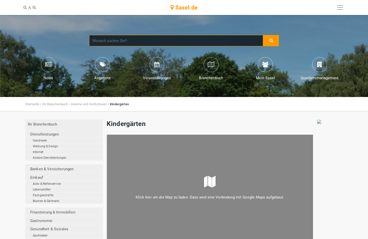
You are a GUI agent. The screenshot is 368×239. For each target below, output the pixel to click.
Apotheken (40, 235)
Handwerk (40, 140)
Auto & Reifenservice (47, 184)
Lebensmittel (42, 189)
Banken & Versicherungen (52, 169)
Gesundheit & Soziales (49, 229)
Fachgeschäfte (43, 195)
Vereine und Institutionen (89, 104)
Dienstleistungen (44, 134)
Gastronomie (41, 220)
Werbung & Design (45, 146)
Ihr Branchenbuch (55, 104)
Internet (38, 152)
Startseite (32, 104)
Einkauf (36, 177)
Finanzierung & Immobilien (52, 212)
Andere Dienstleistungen (49, 158)
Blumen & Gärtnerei (46, 201)
